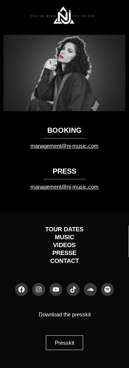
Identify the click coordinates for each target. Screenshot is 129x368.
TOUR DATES (64, 229)
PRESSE (64, 253)
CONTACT (64, 261)
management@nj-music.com (64, 146)
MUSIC (64, 237)
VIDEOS (64, 245)
